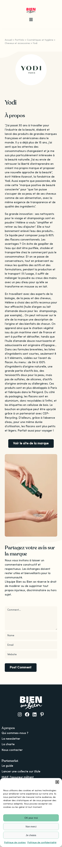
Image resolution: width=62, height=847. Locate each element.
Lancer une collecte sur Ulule (21, 771)
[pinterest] (42, 714)
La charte (8, 744)
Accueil (8, 40)
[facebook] (27, 714)
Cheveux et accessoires (17, 43)
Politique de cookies (15, 842)
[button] (57, 782)
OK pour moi (31, 817)
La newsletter (11, 738)
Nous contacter (12, 750)
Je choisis (31, 835)
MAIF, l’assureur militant (18, 777)
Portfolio (19, 40)
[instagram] (20, 714)
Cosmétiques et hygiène (40, 40)
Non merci (31, 826)
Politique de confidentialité (41, 842)
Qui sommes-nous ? (15, 733)
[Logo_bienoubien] (31, 9)
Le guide (7, 765)
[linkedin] (35, 714)
